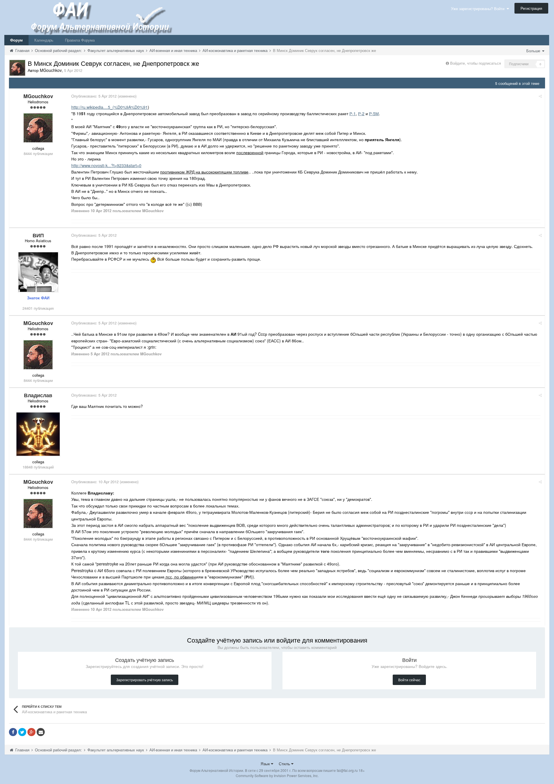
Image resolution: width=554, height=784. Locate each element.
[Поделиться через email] (41, 732)
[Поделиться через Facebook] (13, 732)
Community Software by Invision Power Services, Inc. (277, 775)
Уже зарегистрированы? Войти (479, 8)
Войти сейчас (409, 679)
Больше (533, 50)
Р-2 (361, 113)
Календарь (43, 40)
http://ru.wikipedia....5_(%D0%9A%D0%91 (109, 107)
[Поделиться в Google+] (31, 732)
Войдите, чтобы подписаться (475, 63)
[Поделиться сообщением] (540, 96)
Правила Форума (80, 40)
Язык (266, 763)
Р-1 (352, 113)
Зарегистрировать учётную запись (144, 679)
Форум (16, 40)
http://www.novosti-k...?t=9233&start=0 (106, 165)
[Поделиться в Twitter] (22, 732)
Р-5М (374, 113)
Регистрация (531, 8)
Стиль (285, 763)
